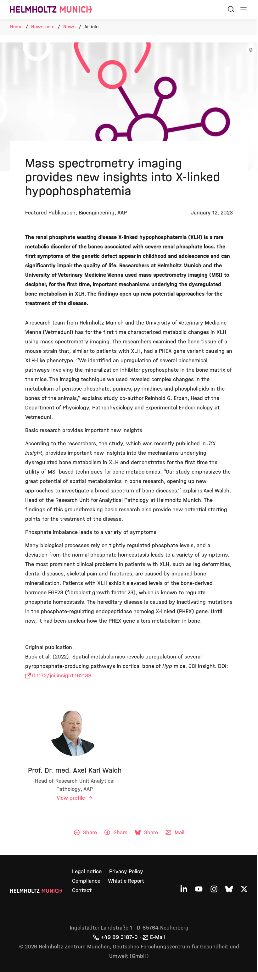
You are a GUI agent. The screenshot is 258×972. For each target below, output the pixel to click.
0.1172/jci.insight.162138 (62, 675)
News (69, 27)
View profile (72, 798)
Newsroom (42, 27)
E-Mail (157, 937)
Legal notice (87, 871)
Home (16, 27)
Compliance (86, 881)
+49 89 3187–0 (119, 937)
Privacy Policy (126, 871)
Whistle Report (126, 881)
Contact (82, 890)
